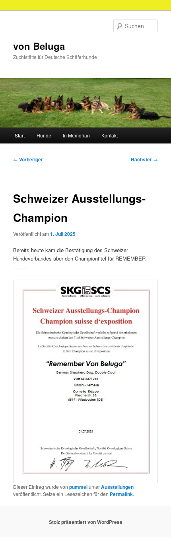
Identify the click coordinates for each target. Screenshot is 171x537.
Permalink (121, 494)
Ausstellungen (117, 486)
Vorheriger (28, 159)
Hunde (44, 135)
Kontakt (109, 135)
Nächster (144, 159)
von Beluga (39, 46)
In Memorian (76, 135)
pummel (78, 486)
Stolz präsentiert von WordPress (85, 521)
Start (20, 135)
